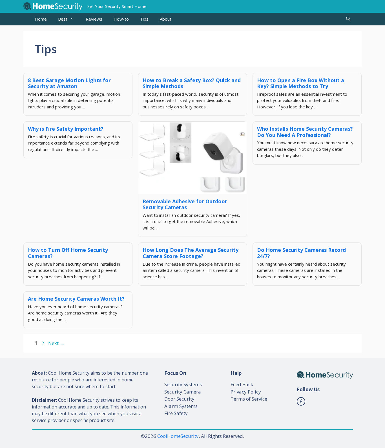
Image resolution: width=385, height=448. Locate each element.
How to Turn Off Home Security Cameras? (68, 252)
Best (62, 19)
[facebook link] (301, 401)
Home (41, 19)
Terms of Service (249, 398)
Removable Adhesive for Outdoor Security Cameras (185, 204)
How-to (121, 19)
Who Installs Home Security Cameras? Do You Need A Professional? (305, 131)
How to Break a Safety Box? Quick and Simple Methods (192, 83)
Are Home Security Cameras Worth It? (76, 298)
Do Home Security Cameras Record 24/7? (301, 252)
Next (56, 343)
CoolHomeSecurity (178, 436)
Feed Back (242, 384)
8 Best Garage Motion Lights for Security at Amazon (69, 83)
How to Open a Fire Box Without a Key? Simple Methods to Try (300, 83)
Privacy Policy (246, 391)
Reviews (94, 19)
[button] (348, 19)
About (165, 19)
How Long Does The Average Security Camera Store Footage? (190, 252)
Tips (144, 19)
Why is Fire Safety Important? (65, 128)
